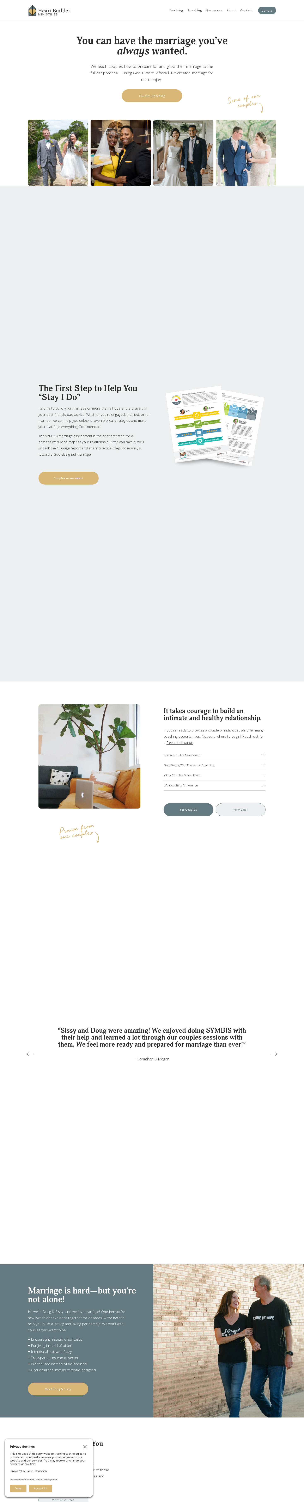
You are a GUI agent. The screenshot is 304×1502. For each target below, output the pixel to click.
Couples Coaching (152, 96)
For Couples (188, 809)
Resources (214, 10)
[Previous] (30, 1054)
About (231, 10)
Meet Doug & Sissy (58, 1389)
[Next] (273, 1054)
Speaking (195, 10)
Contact (246, 10)
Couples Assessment (68, 478)
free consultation (179, 742)
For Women (241, 809)
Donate (267, 10)
